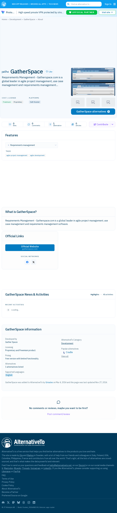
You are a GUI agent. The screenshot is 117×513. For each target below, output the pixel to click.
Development (67, 343)
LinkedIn (47, 468)
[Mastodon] (13, 502)
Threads (26, 468)
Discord (82, 465)
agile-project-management (16, 155)
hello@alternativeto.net (61, 465)
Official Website (30, 247)
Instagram (35, 468)
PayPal (16, 471)
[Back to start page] (4, 4)
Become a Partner (10, 492)
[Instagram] (28, 502)
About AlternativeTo (11, 488)
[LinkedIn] (34, 502)
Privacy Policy (8, 482)
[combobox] (84, 4)
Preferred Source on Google (14, 495)
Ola (21, 455)
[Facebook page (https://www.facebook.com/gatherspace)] (27, 262)
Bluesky (17, 468)
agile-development (37, 155)
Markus (30, 455)
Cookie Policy (8, 485)
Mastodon (8, 468)
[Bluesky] (18, 502)
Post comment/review (58, 414)
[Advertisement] (58, 43)
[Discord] (3, 502)
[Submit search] (68, 4)
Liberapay (6, 471)
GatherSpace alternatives (91, 111)
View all (64, 356)
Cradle (69, 352)
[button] (49, 71)
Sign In (108, 4)
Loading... (15, 310)
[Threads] (23, 502)
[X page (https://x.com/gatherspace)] (33, 262)
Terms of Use (8, 478)
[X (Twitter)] (8, 502)
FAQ (4, 475)
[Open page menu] (114, 4)
